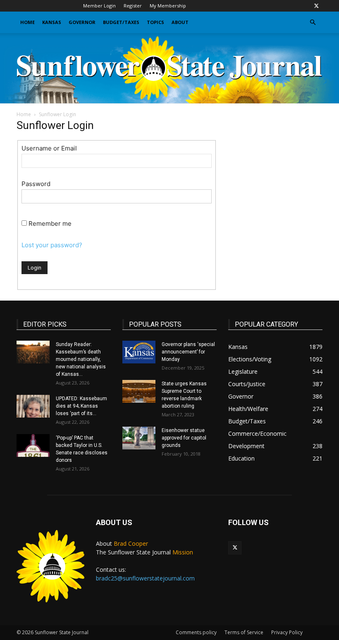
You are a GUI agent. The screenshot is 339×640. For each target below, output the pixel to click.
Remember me (50, 223)
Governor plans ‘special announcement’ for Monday (188, 351)
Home (27, 22)
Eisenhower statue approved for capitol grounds (184, 437)
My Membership (168, 5)
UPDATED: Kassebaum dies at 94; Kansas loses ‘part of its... (81, 406)
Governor (82, 22)
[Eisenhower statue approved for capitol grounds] (138, 438)
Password (35, 184)
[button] (312, 22)
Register (133, 5)
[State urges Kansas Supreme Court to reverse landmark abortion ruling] (138, 391)
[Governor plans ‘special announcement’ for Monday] (138, 352)
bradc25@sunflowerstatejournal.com (145, 578)
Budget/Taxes (121, 22)
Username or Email (49, 148)
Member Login (99, 5)
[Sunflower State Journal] (169, 68)
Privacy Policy (287, 632)
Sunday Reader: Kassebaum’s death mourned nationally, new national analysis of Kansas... (81, 359)
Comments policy (196, 632)
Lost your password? (51, 245)
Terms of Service (243, 632)
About (180, 22)
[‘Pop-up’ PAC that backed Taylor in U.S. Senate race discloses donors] (33, 445)
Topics (155, 22)
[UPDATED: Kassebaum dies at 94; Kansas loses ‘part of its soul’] (33, 406)
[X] (316, 6)
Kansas (51, 22)
